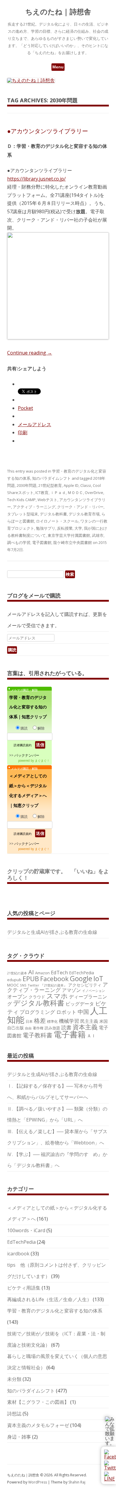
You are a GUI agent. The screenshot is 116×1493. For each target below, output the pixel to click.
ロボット (66, 1012)
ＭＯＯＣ (75, 492)
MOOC (13, 985)
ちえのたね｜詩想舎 (58, 11)
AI (31, 972)
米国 (103, 1021)
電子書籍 (70, 1034)
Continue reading (29, 352)
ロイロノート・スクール (57, 521)
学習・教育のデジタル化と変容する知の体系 (54, 1310)
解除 (41, 728)
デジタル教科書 (53, 514)
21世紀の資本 (17, 973)
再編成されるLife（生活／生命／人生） (49, 1299)
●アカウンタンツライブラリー (47, 131)
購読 (24, 728)
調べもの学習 (18, 542)
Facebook (54, 978)
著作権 (38, 1027)
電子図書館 (41, 542)
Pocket (25, 408)
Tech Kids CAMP (21, 499)
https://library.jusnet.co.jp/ (36, 178)
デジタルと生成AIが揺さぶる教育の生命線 (52, 932)
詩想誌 (14, 1413)
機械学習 (69, 1020)
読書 (66, 1027)
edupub (14, 979)
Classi (85, 485)
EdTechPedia (81, 973)
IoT (98, 978)
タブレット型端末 (22, 514)
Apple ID (71, 485)
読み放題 (52, 1028)
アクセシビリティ (84, 985)
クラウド (37, 997)
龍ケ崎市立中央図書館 (72, 542)
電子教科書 (37, 1035)
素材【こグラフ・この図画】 (38, 1402)
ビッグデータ (79, 1003)
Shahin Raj (76, 1482)
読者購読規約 (23, 745)
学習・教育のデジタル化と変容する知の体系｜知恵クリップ (28, 707)
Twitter (33, 985)
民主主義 (89, 1021)
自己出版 (15, 1028)
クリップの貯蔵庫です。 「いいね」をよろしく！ (58, 874)
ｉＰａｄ (58, 492)
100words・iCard (26, 1230)
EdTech (59, 972)
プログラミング (37, 1012)
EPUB (31, 978)
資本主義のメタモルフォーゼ (38, 1425)
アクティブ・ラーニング (34, 506)
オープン (17, 996)
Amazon (42, 973)
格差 (40, 1021)
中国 (83, 1012)
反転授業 (65, 528)
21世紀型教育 (50, 485)
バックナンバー (26, 755)
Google (81, 978)
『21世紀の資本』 (53, 985)
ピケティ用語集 (23, 1288)
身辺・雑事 (19, 1437)
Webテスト (47, 499)
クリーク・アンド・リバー (80, 506)
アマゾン (71, 990)
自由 (28, 1028)
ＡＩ (91, 1036)
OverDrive (94, 492)
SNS (23, 985)
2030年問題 (27, 485)
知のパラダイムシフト (51, 478)
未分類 (14, 1379)
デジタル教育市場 (84, 514)
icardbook (18, 1253)
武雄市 (98, 535)
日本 (29, 1021)
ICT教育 (41, 492)
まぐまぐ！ (42, 760)
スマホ (57, 995)
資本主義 (85, 1027)
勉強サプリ (45, 528)
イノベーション (93, 990)
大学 (78, 528)
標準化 (52, 1021)
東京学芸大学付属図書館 (69, 535)
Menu (58, 67)
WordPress (38, 1482)
